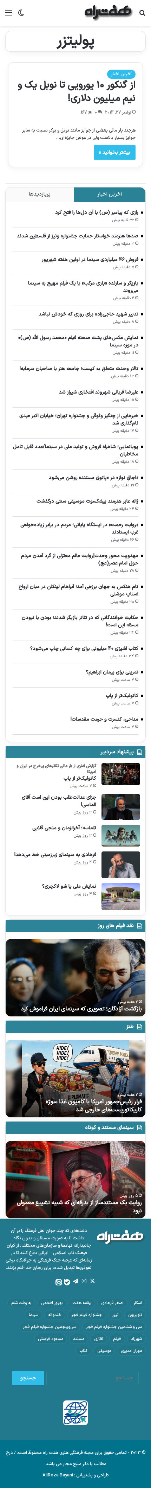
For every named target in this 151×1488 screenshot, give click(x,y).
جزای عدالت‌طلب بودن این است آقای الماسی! (59, 801)
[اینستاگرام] (84, 1281)
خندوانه (54, 1315)
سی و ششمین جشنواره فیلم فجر (114, 1327)
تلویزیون (135, 1315)
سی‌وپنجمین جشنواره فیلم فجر (49, 1327)
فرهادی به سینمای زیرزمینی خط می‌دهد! (55, 854)
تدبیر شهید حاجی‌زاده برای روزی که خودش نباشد (88, 314)
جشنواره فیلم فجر (86, 1315)
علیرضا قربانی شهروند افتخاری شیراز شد (98, 392)
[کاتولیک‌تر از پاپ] (120, 774)
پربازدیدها (40, 194)
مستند (78, 1339)
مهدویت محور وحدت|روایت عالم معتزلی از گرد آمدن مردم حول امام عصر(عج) (79, 559)
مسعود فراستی (50, 1339)
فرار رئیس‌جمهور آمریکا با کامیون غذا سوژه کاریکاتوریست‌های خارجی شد (94, 1106)
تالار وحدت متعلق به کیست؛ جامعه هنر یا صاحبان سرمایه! (79, 368)
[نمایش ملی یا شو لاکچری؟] (120, 896)
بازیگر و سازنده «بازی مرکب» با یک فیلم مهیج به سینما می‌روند (83, 287)
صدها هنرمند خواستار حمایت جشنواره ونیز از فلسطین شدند (77, 236)
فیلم (117, 1339)
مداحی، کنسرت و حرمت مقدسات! (104, 719)
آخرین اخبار (121, 74)
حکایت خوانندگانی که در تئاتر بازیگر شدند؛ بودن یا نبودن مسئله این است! (80, 621)
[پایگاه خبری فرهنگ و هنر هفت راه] (108, 13)
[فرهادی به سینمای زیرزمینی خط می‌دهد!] (120, 864)
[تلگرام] (75, 1281)
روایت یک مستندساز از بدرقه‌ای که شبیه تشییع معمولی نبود (79, 1207)
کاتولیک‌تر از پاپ (122, 696)
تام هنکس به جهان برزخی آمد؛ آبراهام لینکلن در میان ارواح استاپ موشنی (78, 590)
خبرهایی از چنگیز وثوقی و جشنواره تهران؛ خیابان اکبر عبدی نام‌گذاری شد (78, 419)
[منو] (8, 16)
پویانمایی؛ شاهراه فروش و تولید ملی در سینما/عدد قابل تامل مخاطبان (75, 450)
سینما (33, 1315)
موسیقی (104, 1351)
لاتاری (98, 1339)
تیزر (115, 1315)
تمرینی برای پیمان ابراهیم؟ (112, 672)
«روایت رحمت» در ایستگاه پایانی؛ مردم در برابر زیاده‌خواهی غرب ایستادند (79, 528)
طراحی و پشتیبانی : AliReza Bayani (75, 1475)
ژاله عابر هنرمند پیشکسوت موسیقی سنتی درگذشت (87, 501)
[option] (75, 977)
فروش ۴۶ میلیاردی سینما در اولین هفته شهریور (90, 259)
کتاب (83, 1351)
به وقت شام (21, 1303)
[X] (92, 1281)
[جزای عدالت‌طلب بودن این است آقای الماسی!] (120, 807)
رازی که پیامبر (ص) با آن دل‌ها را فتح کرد (96, 212)
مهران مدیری (131, 1351)
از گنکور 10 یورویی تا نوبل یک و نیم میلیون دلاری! (77, 92)
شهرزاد (136, 1339)
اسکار (137, 1303)
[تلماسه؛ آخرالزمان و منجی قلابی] (120, 836)
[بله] (67, 1282)
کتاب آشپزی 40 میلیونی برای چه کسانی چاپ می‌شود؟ (84, 648)
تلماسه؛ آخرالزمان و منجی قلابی (64, 828)
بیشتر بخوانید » (114, 152)
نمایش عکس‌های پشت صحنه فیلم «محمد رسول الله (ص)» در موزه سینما (78, 341)
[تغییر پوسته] (21, 16)
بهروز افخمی (52, 1303)
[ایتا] (58, 1282)
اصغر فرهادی (112, 1303)
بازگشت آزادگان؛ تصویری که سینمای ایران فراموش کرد (81, 1009)
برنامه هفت (81, 1303)
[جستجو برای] (142, 16)
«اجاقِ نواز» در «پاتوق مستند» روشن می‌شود (93, 477)
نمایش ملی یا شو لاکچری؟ (69, 886)
